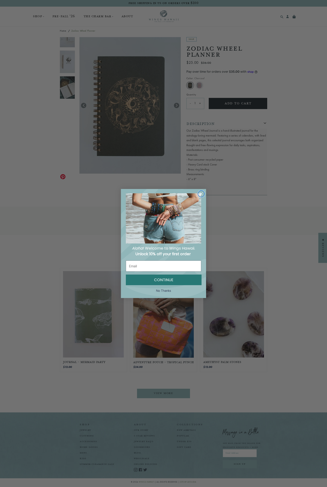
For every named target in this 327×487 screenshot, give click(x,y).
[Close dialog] (201, 193)
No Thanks (163, 290)
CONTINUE (163, 280)
